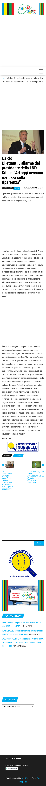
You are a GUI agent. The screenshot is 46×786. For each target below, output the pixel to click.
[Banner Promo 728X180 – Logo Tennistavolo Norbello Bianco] (23, 446)
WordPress (26, 778)
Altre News (18, 455)
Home (4, 78)
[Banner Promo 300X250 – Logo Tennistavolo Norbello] (23, 563)
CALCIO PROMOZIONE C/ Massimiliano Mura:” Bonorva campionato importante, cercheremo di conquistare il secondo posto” (23, 642)
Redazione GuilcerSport (33, 188)
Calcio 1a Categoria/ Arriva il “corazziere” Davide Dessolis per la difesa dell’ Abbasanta (35, 477)
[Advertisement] (23, 41)
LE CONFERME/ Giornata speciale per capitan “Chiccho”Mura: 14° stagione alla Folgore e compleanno (8, 480)
